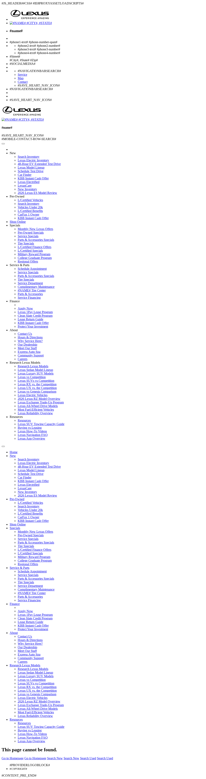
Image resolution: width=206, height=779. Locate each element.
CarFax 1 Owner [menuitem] (28, 214)
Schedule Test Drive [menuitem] (30, 171)
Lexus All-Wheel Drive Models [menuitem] (38, 406)
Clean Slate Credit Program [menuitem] (35, 315)
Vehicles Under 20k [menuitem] (30, 207)
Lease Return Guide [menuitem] (30, 319)
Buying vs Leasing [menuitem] (30, 427)
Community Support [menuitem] (31, 355)
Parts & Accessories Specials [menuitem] (36, 239)
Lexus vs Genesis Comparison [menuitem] (37, 391)
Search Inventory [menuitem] (28, 156)
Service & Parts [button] (19, 265)
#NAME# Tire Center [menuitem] (32, 290)
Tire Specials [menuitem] (26, 243)
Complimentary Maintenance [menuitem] (36, 286)
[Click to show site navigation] (3, 143)
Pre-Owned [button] (17, 196)
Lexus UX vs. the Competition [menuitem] (37, 388)
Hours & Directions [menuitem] (30, 337)
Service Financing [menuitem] (29, 297)
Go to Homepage (13, 758)
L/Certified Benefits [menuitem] (30, 211)
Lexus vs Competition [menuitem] (32, 377)
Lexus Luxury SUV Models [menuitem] (36, 373)
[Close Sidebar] (3, 446)
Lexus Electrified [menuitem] (28, 182)
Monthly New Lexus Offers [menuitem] (35, 229)
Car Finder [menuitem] (24, 174)
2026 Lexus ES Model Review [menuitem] (37, 192)
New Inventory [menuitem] (27, 189)
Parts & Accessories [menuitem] (30, 294)
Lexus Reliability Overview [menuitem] (35, 413)
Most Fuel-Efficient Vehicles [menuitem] (36, 409)
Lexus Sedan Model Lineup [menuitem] (35, 370)
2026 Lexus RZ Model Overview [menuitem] (39, 398)
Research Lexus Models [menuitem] (33, 366)
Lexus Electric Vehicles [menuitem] (32, 395)
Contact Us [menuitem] (25, 333)
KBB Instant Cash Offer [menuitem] (33, 178)
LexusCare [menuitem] (25, 185)
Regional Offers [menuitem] (28, 261)
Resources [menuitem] (24, 420)
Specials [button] (15, 225)
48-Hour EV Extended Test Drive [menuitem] (39, 164)
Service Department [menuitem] (30, 283)
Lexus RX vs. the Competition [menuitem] (37, 384)
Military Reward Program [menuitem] (34, 254)
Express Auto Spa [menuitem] (29, 351)
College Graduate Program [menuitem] (35, 258)
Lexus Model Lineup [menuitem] (31, 167)
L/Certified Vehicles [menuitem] (30, 200)
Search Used (88, 758)
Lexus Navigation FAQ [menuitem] (33, 435)
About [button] (14, 330)
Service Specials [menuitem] (28, 236)
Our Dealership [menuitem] (27, 344)
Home (14, 452)
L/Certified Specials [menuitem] (30, 250)
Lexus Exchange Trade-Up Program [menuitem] (41, 402)
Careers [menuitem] (22, 359)
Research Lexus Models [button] (25, 362)
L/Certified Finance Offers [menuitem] (34, 247)
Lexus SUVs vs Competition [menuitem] (36, 380)
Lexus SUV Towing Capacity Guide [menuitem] (41, 424)
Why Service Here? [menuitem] (30, 341)
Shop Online (18, 221)
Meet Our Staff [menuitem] (27, 348)
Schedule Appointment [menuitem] (32, 268)
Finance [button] (15, 301)
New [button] (13, 153)
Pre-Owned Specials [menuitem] (31, 232)
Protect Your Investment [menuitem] (33, 326)
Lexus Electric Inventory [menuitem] (33, 160)
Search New (55, 758)
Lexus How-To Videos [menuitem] (32, 431)
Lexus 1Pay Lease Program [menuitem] (35, 312)
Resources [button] (16, 417)
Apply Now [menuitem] (25, 308)
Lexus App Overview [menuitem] (31, 438)
